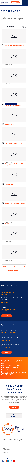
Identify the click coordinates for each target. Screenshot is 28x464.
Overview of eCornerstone (11, 66)
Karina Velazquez (12, 332)
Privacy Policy (5, 442)
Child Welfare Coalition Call (11, 85)
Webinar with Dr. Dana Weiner (8, 291)
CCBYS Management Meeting (12, 224)
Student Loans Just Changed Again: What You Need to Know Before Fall (15, 204)
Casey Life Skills (9, 184)
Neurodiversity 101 (9, 124)
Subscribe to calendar (13, 270)
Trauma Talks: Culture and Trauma (13, 105)
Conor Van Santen (12, 301)
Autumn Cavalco (11, 292)
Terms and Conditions (13, 442)
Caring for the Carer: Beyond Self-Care (14, 243)
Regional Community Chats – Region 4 (10, 330)
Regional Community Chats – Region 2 (10, 337)
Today (14, 266)
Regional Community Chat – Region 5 (10, 344)
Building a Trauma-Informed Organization (15, 262)
